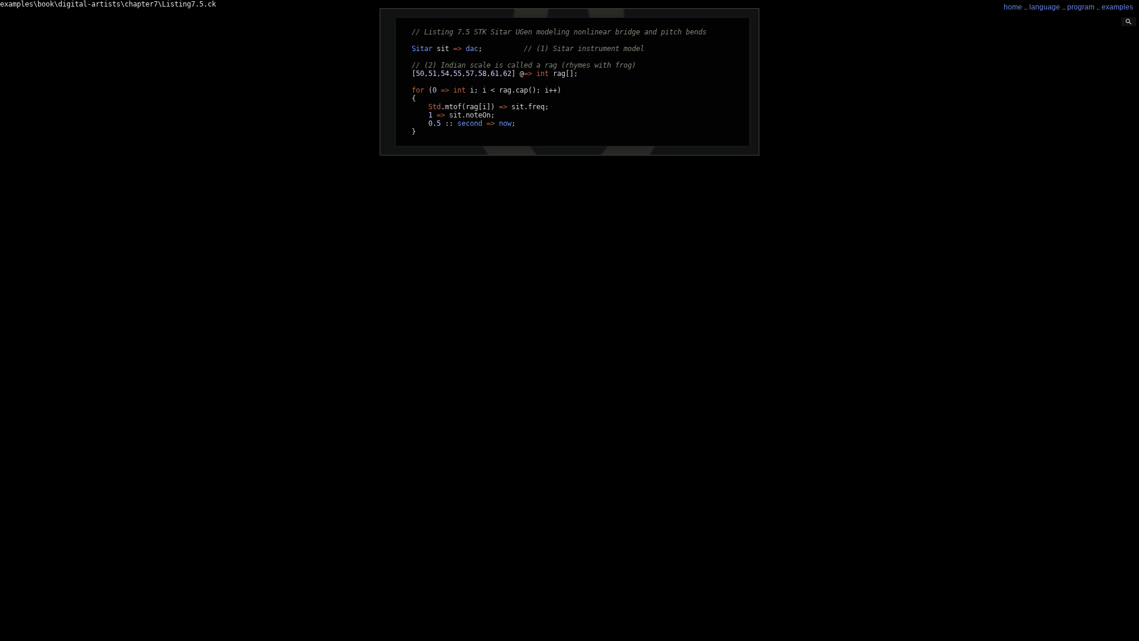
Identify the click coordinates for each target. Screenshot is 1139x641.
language (1044, 7)
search (1128, 22)
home (1013, 7)
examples (1117, 7)
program (1081, 7)
